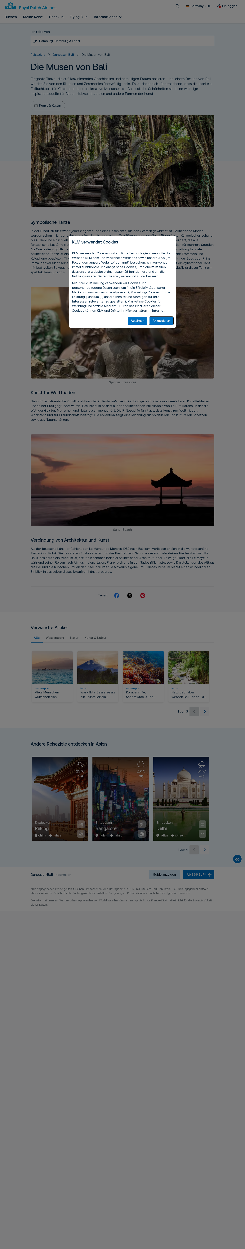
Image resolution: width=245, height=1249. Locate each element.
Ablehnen (137, 321)
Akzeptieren (161, 321)
